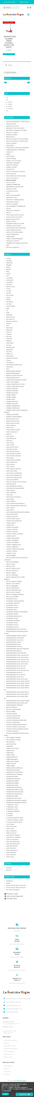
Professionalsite (20, 1081)
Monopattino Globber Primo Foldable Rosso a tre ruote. (10, 42)
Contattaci (23, 1094)
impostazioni (7, 1090)
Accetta (5, 1094)
